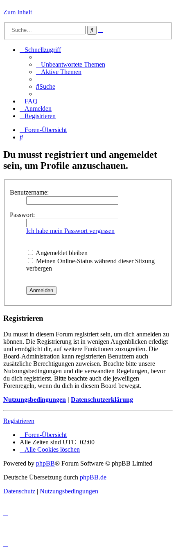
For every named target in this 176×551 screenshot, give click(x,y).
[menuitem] (70, 64)
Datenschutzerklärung (102, 399)
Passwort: (22, 214)
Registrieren (18, 420)
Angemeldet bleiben (61, 252)
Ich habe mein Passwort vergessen (70, 230)
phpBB (45, 463)
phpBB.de (93, 477)
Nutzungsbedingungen (34, 399)
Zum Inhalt (17, 12)
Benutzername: (29, 192)
